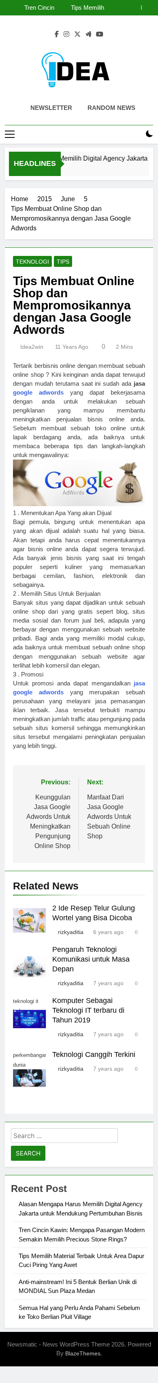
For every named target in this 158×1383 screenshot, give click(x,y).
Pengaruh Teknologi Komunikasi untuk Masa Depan (91, 959)
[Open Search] (135, 134)
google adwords (38, 392)
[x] (77, 34)
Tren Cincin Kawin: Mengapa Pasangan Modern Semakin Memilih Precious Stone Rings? (30, 7)
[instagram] (66, 34)
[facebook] (56, 34)
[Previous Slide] (135, 7)
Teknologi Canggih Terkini (93, 1054)
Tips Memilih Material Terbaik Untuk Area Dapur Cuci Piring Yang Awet (80, 7)
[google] (88, 34)
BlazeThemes (82, 1353)
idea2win (31, 347)
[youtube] (100, 34)
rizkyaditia (70, 932)
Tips (63, 261)
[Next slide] (147, 7)
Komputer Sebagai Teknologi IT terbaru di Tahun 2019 (88, 1010)
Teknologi (32, 261)
